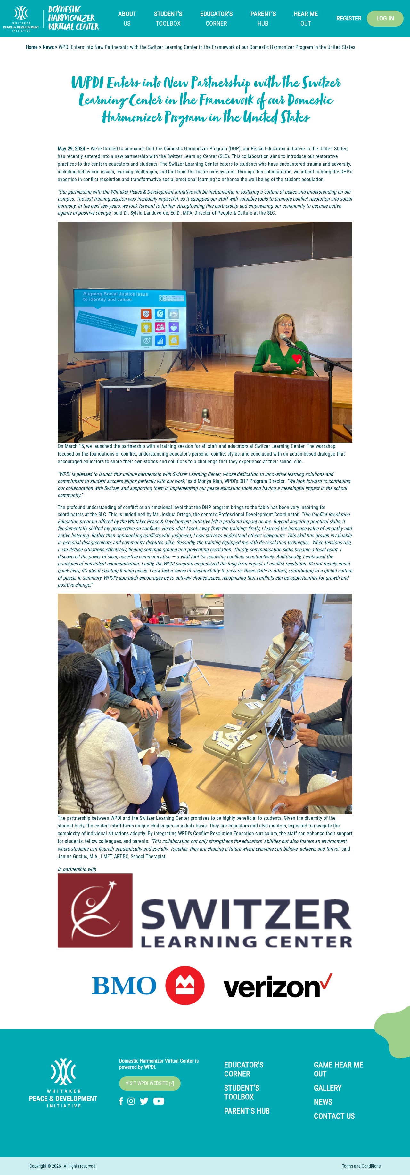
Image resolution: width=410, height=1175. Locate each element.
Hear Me (306, 18)
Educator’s (216, 18)
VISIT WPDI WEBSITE (147, 1083)
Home (32, 47)
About (127, 18)
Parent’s (263, 18)
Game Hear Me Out (338, 1069)
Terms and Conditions (361, 1166)
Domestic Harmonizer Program (195, 149)
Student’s (168, 18)
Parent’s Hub (247, 1111)
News (48, 47)
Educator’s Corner (243, 1069)
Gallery (328, 1087)
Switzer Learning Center (192, 156)
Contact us (334, 1116)
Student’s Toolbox (241, 1092)
